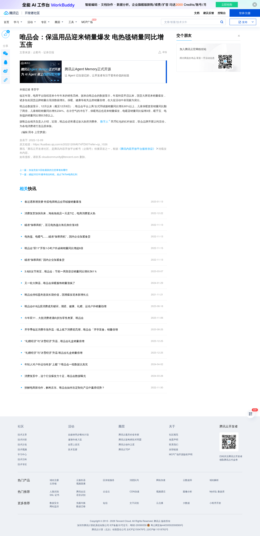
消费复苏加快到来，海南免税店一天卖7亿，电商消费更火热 (60, 213)
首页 (6, 22)
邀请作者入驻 (75, 439)
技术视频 (22, 449)
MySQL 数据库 (217, 491)
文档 (196, 13)
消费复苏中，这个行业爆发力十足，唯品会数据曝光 (55, 376)
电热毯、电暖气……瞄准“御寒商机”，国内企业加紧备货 (57, 236)
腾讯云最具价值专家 (129, 434)
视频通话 (160, 491)
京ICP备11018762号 (157, 529)
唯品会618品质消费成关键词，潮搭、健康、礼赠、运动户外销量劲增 (65, 306)
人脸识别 (54, 491)
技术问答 (22, 439)
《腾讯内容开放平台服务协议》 (137, 148)
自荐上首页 (74, 444)
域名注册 (54, 480)
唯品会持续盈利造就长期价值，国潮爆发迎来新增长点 (57, 294)
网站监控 (54, 506)
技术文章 (22, 434)
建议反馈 (208, 13)
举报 (164, 52)
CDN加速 (134, 491)
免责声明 (173, 439)
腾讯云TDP (124, 449)
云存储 (53, 483)
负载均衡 (80, 502)
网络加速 (160, 480)
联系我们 (173, 444)
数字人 (104, 121)
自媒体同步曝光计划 (78, 434)
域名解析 (214, 480)
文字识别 (134, 502)
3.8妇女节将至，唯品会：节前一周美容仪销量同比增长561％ (61, 271)
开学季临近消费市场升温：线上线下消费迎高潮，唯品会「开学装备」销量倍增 (71, 329)
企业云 (106, 491)
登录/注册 (244, 13)
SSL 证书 (54, 494)
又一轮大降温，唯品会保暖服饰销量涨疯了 (50, 283)
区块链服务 (108, 480)
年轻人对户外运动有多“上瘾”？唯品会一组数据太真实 (56, 364)
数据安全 (54, 502)
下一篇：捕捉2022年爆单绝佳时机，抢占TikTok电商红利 (48, 174)
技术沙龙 (22, 444)
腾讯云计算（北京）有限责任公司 (109, 529)
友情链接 (173, 449)
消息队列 (134, 480)
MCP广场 (87, 22)
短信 (105, 502)
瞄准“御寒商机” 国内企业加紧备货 (45, 260)
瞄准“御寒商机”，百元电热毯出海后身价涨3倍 (52, 225)
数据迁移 (80, 506)
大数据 (186, 502)
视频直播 (80, 483)
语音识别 (80, 494)
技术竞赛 (72, 449)
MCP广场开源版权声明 (180, 454)
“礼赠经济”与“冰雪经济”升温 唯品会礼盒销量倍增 (53, 352)
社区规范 (173, 434)
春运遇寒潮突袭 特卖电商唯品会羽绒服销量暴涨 (53, 201)
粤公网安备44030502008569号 (167, 525)
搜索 (221, 22)
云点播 (159, 502)
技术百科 (22, 459)
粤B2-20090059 (138, 525)
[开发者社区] (32, 12)
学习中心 (22, 454)
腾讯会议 (80, 491)
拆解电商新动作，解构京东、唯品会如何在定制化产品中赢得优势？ (64, 387)
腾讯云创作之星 (127, 444)
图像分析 (187, 491)
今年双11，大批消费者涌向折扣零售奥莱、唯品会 (54, 318)
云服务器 (80, 480)
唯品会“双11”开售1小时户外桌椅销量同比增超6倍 (54, 248)
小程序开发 (215, 502)
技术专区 (22, 464)
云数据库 (187, 480)
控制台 (222, 13)
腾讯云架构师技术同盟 (130, 439)
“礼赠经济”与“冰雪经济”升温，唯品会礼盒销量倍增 (54, 341)
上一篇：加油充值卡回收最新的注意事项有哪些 (44, 169)
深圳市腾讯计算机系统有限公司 (93, 525)
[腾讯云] (11, 13)
